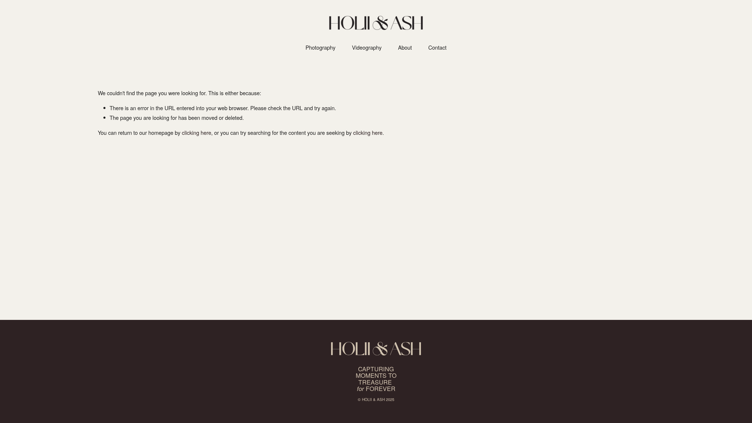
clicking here (196, 132)
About (405, 47)
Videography (367, 47)
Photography (320, 47)
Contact (437, 47)
